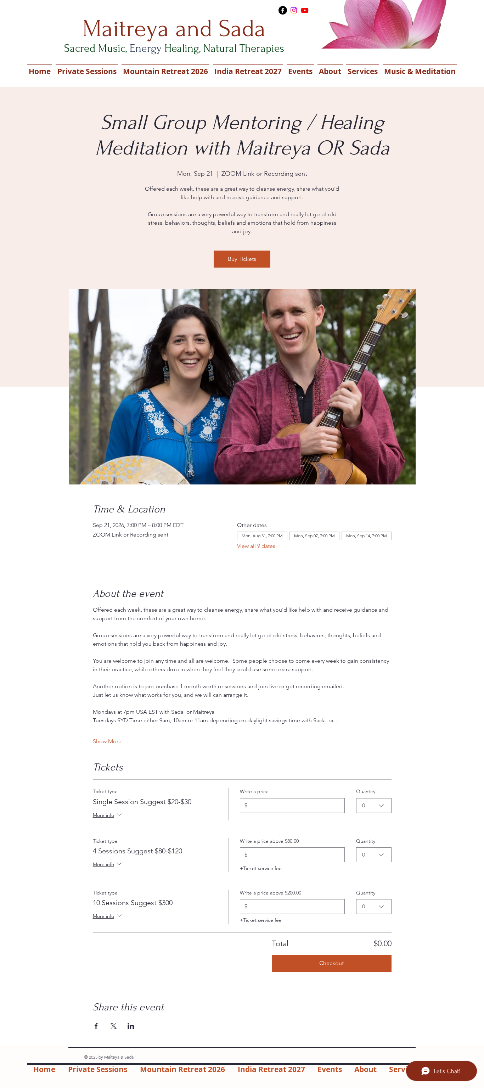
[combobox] (374, 805)
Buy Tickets (242, 259)
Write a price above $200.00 (270, 893)
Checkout (331, 963)
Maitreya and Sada (174, 28)
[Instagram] (293, 10)
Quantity (365, 791)
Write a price (254, 791)
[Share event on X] (113, 1026)
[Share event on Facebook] (96, 1026)
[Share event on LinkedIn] (131, 1026)
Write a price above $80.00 (269, 841)
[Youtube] (304, 10)
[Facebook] (282, 10)
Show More (107, 741)
